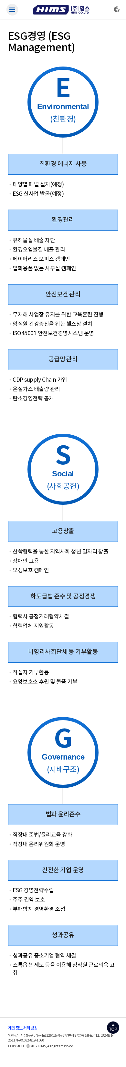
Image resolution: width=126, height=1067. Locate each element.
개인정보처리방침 (23, 1028)
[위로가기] (113, 1026)
